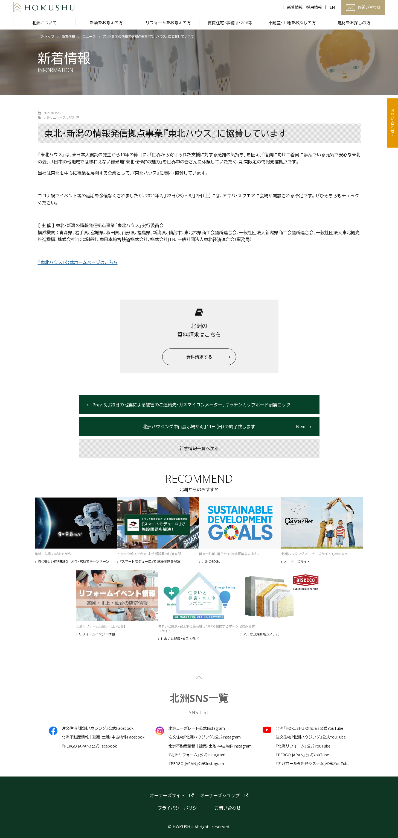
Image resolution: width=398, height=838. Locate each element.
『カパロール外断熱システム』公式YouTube (313, 763)
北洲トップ (46, 36)
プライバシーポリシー (179, 808)
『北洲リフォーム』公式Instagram (197, 754)
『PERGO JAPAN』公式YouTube (302, 754)
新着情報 (295, 7)
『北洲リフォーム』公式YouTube (303, 746)
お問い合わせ (392, 121)
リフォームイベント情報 (97, 634)
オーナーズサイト (297, 562)
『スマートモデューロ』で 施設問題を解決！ (151, 561)
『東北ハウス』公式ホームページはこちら (78, 262)
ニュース (89, 36)
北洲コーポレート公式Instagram (197, 728)
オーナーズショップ (220, 796)
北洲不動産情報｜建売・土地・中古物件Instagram (210, 746)
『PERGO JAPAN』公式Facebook (89, 746)
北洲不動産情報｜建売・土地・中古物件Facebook (103, 737)
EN (332, 7)
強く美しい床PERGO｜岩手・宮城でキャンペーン (73, 561)
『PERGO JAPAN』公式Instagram (196, 763)
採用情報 (314, 7)
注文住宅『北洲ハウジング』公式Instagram (205, 737)
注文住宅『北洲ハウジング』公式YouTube (311, 737)
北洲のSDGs (211, 561)
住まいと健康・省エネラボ (180, 639)
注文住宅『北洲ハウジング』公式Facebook (97, 728)
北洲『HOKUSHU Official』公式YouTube (309, 728)
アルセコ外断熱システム (261, 634)
